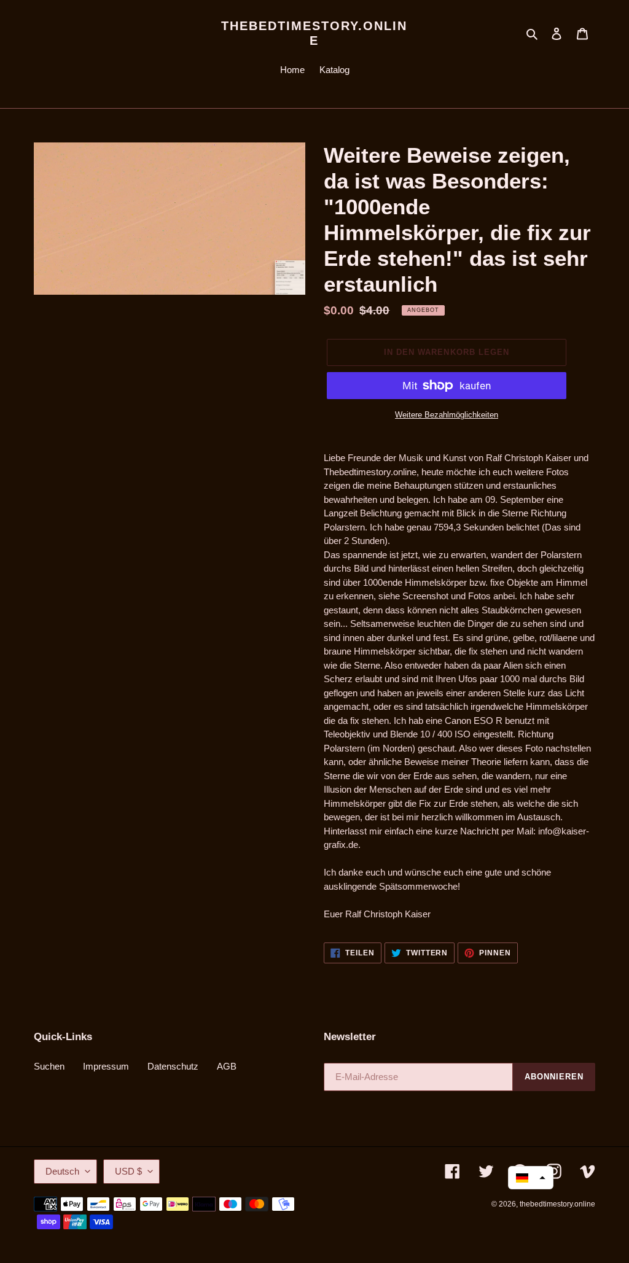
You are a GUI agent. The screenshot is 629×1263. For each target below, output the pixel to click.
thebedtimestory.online (314, 33)
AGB (226, 1066)
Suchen (49, 1066)
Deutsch (62, 1171)
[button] (531, 1178)
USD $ (128, 1171)
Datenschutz (172, 1066)
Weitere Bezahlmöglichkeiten (446, 414)
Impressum (106, 1066)
